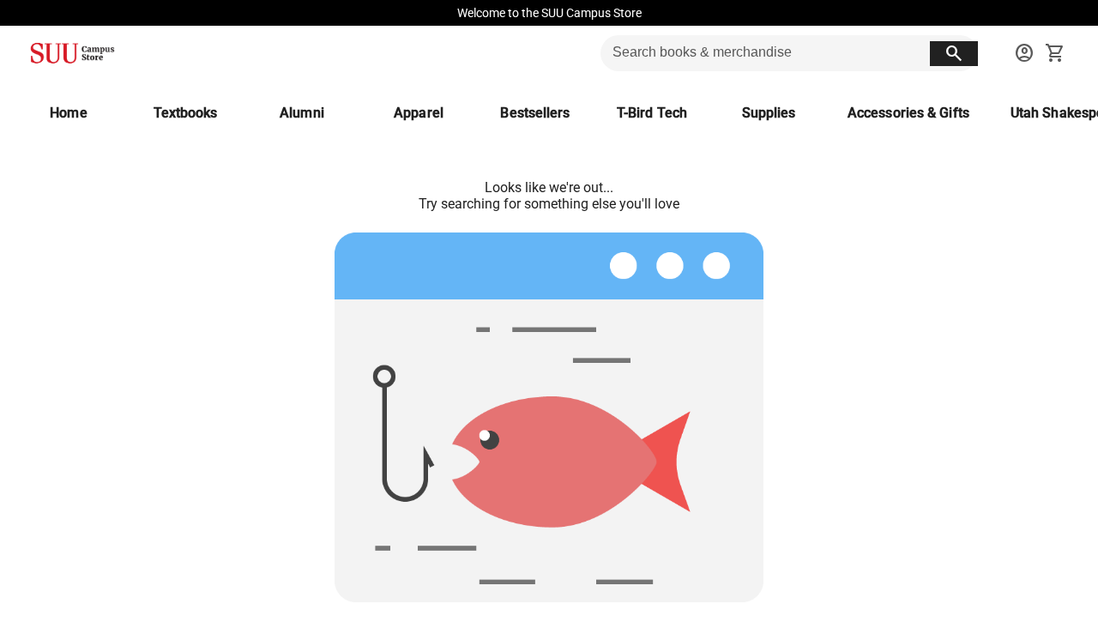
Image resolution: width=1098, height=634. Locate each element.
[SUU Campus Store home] (72, 53)
